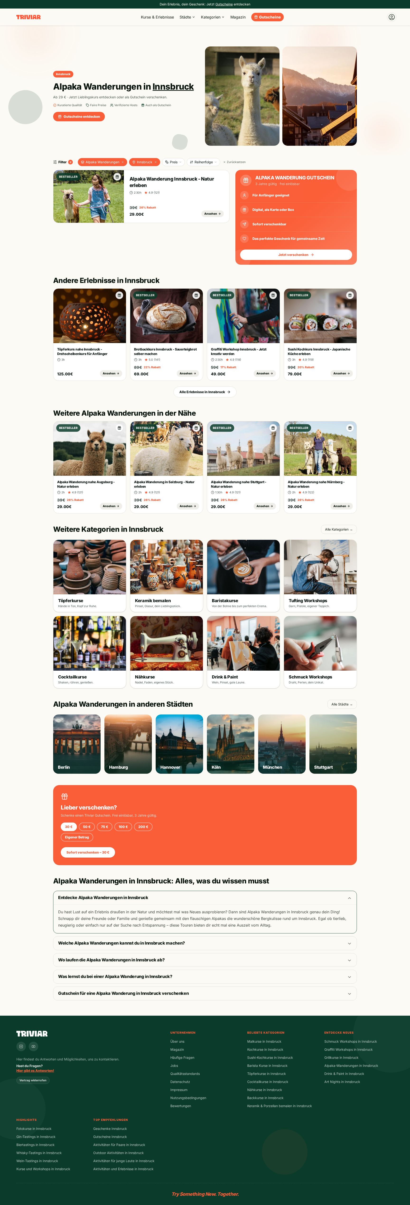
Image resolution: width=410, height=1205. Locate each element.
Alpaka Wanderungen (102, 162)
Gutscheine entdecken (82, 116)
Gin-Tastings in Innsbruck (36, 1137)
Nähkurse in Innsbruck (264, 1090)
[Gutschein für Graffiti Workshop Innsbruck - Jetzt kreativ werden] (273, 295)
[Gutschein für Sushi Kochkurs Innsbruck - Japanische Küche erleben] (350, 295)
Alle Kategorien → (339, 529)
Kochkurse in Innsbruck (265, 1049)
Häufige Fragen (182, 1057)
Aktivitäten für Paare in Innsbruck (119, 1145)
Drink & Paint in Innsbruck (344, 1074)
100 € (123, 827)
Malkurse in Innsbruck (264, 1041)
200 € (143, 827)
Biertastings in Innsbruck (35, 1145)
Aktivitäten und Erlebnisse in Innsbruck (123, 1169)
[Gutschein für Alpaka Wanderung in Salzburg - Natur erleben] (196, 428)
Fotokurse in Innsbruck (33, 1129)
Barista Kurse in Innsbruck (267, 1066)
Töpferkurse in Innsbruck (266, 1074)
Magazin (238, 17)
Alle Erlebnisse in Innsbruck (202, 392)
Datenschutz (180, 1082)
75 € (104, 827)
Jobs (174, 1066)
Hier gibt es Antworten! (35, 1071)
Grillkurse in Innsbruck (341, 1057)
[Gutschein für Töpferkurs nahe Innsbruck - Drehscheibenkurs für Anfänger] (119, 295)
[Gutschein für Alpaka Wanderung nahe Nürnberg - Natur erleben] (350, 428)
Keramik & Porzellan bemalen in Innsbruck (279, 1106)
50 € (87, 827)
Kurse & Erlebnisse (157, 17)
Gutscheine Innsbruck (110, 1137)
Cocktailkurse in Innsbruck (267, 1082)
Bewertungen (180, 1106)
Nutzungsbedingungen (188, 1098)
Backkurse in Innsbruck (265, 1098)
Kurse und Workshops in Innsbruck (43, 1169)
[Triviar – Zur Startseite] (28, 17)
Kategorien (210, 17)
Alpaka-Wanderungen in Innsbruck (351, 1066)
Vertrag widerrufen (33, 1080)
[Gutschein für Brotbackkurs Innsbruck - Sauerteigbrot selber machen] (196, 295)
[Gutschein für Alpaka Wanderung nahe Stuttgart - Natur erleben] (273, 428)
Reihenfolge (204, 162)
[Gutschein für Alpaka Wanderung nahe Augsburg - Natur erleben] (119, 428)
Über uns (177, 1041)
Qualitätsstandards (185, 1074)
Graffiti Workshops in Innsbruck (348, 1049)
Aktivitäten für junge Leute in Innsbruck (123, 1161)
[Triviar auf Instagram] (21, 1046)
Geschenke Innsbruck (110, 1129)
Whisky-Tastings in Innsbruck (39, 1153)
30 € (69, 827)
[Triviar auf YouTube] (33, 1046)
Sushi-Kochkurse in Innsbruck (270, 1057)
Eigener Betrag (77, 837)
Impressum (178, 1090)
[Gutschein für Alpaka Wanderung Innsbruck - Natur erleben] (117, 177)
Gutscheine (270, 17)
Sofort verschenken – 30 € (87, 852)
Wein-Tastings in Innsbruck (37, 1161)
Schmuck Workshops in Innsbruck (350, 1041)
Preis (173, 162)
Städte (185, 17)
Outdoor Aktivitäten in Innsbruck (118, 1153)
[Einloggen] (391, 17)
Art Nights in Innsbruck (342, 1082)
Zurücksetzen (236, 162)
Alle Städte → (342, 704)
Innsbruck (144, 162)
